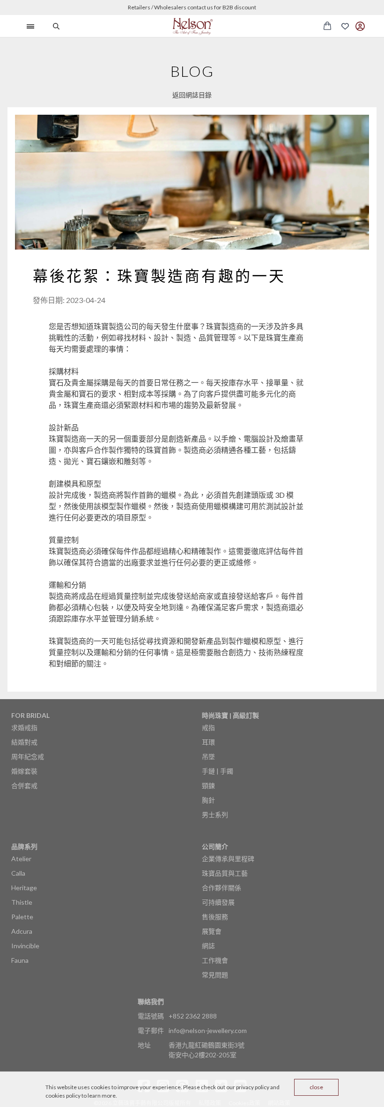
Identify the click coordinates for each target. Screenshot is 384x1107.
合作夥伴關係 (221, 888)
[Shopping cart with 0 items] (327, 25)
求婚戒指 (24, 727)
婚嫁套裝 (24, 771)
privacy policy (252, 1087)
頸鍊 (208, 786)
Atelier (21, 859)
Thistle (21, 902)
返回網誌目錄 (192, 95)
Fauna (20, 960)
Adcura (21, 931)
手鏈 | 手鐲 (217, 771)
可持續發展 (218, 902)
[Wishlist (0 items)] (345, 26)
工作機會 (215, 960)
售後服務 (215, 917)
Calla (18, 873)
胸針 (208, 800)
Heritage (24, 888)
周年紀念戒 (27, 756)
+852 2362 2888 (193, 1016)
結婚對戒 (24, 742)
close (316, 1087)
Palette (22, 917)
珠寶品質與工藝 (225, 873)
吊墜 (208, 756)
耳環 (208, 742)
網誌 (208, 946)
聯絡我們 (151, 1001)
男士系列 (215, 815)
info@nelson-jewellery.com (208, 1030)
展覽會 (212, 931)
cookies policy (63, 1095)
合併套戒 (24, 786)
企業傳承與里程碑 (228, 859)
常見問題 (215, 975)
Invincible (25, 946)
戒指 (208, 727)
